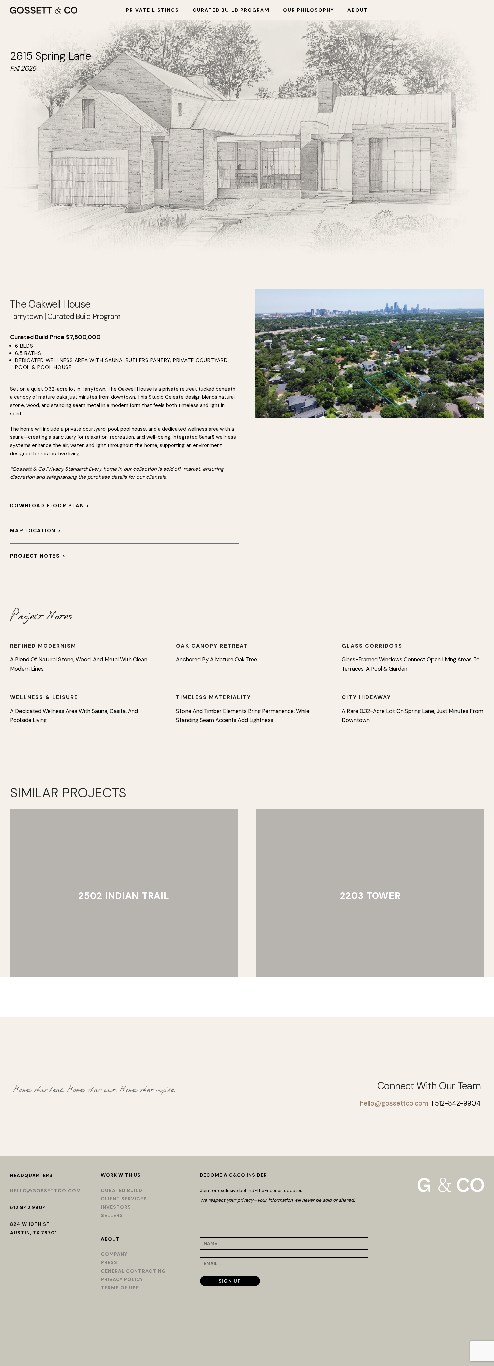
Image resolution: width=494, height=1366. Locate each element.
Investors (116, 1207)
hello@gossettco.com (394, 1103)
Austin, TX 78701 (33, 1233)
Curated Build (121, 1190)
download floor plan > (50, 505)
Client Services (124, 1199)
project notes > (38, 556)
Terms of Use (120, 1288)
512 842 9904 (28, 1207)
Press (109, 1262)
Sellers (112, 1215)
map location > (35, 530)
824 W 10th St (30, 1224)
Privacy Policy (122, 1279)
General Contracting (133, 1271)
